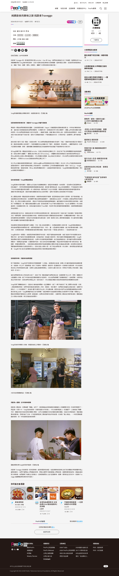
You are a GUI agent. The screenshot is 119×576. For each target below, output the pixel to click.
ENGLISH (91, 3)
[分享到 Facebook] (15, 50)
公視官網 (98, 3)
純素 (27, 39)
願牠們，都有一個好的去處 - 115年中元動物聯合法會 (95, 120)
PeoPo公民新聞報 (49, 547)
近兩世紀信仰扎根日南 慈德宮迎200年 (96, 168)
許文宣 (89, 171)
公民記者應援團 (48, 553)
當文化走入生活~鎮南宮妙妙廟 (95, 158)
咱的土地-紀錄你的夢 (66, 553)
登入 (77, 2)
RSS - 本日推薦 (98, 550)
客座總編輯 (47, 559)
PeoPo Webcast (92, 142)
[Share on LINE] (22, 50)
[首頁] (19, 8)
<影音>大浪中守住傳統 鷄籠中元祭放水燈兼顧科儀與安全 (95, 130)
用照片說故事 (64, 556)
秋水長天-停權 (19, 504)
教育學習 (20, 35)
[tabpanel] (47, 527)
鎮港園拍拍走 (91, 160)
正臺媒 (42, 509)
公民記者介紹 (47, 556)
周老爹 (89, 181)
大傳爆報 (96, 27)
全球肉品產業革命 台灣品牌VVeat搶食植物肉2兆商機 (48, 504)
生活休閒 (27, 35)
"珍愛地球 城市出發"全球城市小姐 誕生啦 (95, 178)
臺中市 (22, 31)
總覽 (56, 8)
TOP (106, 566)
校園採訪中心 (81, 8)
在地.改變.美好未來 (82, 553)
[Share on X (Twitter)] (19, 50)
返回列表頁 (46, 532)
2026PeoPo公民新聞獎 (92, 108)
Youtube (18, 549)
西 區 (27, 31)
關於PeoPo (30, 547)
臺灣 (18, 31)
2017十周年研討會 (82, 550)
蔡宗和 (89, 133)
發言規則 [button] (80, 521)
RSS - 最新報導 (98, 547)
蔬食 (23, 39)
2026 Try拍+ (64, 547)
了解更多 (96, 40)
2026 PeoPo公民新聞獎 (67, 550)
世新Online (90, 152)
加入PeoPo (83, 3)
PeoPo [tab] (40, 521)
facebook (12, 549)
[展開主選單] (105, 8)
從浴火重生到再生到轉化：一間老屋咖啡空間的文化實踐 (96, 78)
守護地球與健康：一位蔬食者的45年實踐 (73, 503)
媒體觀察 (35, 35)
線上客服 (105, 3)
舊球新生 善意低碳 (91, 139)
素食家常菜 (19, 502)
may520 (66, 507)
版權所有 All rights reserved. (21, 43)
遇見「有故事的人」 (82, 556)
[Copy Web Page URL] (26, 50)
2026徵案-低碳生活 (82, 547)
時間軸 (29, 553)
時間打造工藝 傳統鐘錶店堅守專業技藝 (95, 149)
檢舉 (80, 22)
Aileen (89, 123)
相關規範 (30, 550)
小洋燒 (19, 39)
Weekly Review (32, 556)
